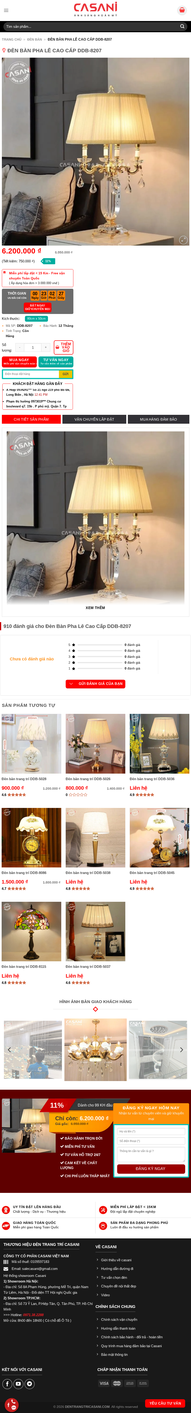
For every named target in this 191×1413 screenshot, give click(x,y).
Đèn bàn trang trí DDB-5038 (88, 873)
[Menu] (6, 10)
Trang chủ (11, 39)
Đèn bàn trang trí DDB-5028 (24, 779)
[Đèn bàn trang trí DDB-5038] (95, 837)
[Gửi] (182, 26)
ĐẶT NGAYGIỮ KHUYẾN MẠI (37, 307)
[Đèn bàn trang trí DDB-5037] (95, 931)
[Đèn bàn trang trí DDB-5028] (31, 743)
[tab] (31, 419)
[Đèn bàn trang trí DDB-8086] (31, 837)
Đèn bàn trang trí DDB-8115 (24, 967)
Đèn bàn (34, 39)
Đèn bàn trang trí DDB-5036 (152, 779)
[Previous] (10, 1049)
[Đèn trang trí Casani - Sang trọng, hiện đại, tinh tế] (95, 9)
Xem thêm (95, 608)
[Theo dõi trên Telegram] (29, 1384)
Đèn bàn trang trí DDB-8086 (24, 873)
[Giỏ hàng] (182, 11)
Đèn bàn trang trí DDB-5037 (88, 967)
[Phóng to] (183, 240)
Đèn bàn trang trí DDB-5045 (152, 873)
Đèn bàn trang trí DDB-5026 (88, 779)
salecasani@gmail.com (40, 1269)
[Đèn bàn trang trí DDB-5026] (95, 743)
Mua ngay (20, 361)
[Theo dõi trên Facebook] (7, 1384)
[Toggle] (71, 684)
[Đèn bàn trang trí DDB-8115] (31, 931)
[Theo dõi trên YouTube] (18, 1384)
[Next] (181, 1049)
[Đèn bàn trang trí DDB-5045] (159, 837)
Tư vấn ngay (56, 361)
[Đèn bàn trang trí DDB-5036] (159, 743)
